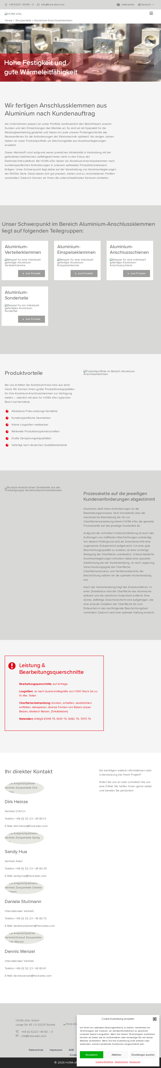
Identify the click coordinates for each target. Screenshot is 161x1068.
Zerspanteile (23, 20)
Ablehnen (116, 1054)
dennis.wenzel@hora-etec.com (32, 975)
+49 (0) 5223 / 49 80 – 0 (37, 1031)
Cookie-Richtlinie (104, 1062)
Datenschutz (121, 1062)
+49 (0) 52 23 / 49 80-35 (31, 868)
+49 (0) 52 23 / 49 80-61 (30, 968)
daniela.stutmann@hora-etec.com (34, 926)
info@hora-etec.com (33, 1036)
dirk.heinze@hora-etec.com (30, 826)
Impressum (134, 1062)
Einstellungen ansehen (143, 1054)
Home (8, 20)
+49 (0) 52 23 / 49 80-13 (30, 818)
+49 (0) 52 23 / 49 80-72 (31, 918)
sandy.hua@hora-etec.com (30, 876)
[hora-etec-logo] (13, 14)
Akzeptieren (91, 1054)
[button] (154, 1019)
